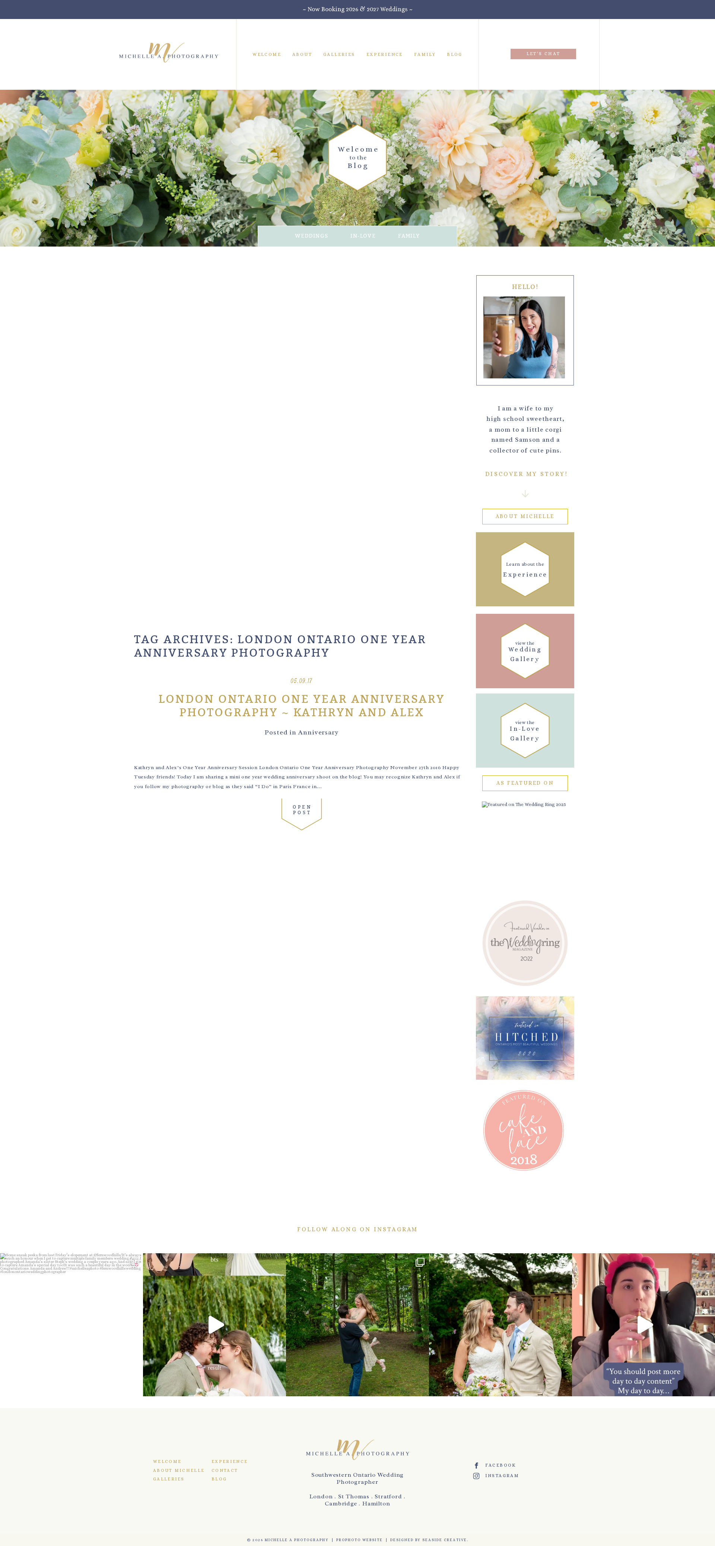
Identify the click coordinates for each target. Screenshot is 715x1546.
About (302, 54)
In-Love (363, 236)
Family (425, 54)
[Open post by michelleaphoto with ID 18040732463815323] (357, 1324)
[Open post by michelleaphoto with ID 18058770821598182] (643, 1324)
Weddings (311, 236)
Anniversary (318, 732)
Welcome (266, 54)
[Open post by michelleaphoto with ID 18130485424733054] (500, 1324)
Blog (455, 54)
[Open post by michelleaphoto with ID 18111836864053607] (71, 1324)
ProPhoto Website (359, 1540)
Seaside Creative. (445, 1540)
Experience (384, 54)
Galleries (339, 54)
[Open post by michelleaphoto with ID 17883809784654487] (214, 1324)
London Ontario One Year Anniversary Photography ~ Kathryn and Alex (302, 706)
